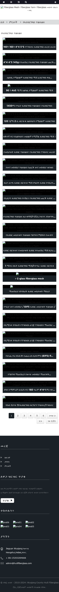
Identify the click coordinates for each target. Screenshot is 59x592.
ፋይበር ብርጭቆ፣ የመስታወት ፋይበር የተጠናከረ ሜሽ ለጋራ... (29, 250)
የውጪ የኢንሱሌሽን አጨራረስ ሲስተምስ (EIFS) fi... (29, 356)
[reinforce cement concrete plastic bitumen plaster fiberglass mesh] (29, 334)
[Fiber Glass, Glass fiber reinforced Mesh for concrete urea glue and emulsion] (29, 244)
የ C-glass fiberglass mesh (29, 278)
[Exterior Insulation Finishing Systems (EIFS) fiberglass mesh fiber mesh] (29, 350)
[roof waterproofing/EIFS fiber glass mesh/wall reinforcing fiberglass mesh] (29, 301)
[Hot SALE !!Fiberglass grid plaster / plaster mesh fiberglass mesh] (29, 399)
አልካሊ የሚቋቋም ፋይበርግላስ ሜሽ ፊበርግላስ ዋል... (29, 77)
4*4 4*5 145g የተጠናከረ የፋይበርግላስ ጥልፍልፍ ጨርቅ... (29, 62)
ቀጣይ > (52, 415)
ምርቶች (13, 22)
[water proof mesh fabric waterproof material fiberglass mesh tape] (29, 161)
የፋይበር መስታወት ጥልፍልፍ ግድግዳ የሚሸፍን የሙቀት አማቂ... (29, 238)
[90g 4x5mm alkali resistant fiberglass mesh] (29, 85)
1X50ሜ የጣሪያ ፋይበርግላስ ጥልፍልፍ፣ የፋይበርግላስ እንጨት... (29, 108)
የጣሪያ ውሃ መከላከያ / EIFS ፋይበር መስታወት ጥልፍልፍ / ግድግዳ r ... (29, 309)
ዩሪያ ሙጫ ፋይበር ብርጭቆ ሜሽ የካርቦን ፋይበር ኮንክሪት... (29, 183)
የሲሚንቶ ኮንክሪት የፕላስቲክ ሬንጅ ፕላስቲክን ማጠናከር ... (29, 325)
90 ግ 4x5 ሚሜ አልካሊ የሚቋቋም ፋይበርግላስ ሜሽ (29, 90)
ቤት (2, 22)
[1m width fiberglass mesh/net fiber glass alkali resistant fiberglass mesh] (29, 260)
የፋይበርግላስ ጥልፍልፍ (34, 22)
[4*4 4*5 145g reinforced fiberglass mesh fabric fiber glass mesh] (29, 56)
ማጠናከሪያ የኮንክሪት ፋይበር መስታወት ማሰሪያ (29, 291)
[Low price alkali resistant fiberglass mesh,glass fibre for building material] (29, 130)
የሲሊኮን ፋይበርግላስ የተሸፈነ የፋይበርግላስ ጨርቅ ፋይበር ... (29, 198)
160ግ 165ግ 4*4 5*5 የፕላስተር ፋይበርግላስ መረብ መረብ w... (29, 50)
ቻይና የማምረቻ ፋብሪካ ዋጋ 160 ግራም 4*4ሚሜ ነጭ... (29, 389)
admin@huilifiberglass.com (19, 563)
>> (40, 421)
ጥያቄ (6, 500)
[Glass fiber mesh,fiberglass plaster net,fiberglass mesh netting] (29, 146)
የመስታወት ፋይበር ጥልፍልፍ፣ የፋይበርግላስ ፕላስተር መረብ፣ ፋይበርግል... (29, 155)
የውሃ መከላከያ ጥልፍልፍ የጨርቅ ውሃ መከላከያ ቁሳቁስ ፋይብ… (29, 170)
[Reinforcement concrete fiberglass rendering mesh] (29, 286)
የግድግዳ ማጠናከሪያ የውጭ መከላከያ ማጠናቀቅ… (29, 374)
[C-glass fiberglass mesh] (29, 273)
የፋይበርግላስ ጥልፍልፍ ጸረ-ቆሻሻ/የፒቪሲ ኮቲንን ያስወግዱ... (29, 216)
